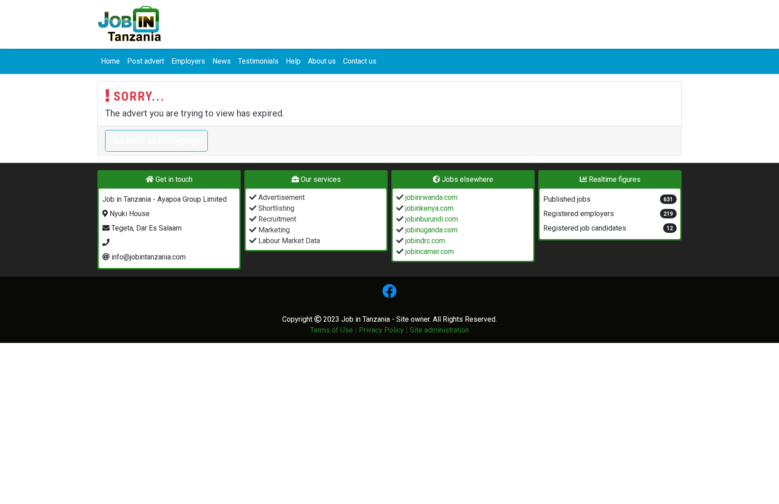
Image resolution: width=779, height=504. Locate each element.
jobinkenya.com (428, 208)
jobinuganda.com (430, 230)
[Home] (129, 24)
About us (322, 61)
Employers (188, 61)
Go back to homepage (156, 140)
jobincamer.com (428, 251)
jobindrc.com (424, 240)
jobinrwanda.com (430, 197)
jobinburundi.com (430, 219)
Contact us (359, 61)
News (221, 61)
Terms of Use (331, 330)
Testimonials (258, 61)
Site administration (439, 330)
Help (293, 61)
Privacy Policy (381, 330)
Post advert (145, 61)
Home (110, 61)
